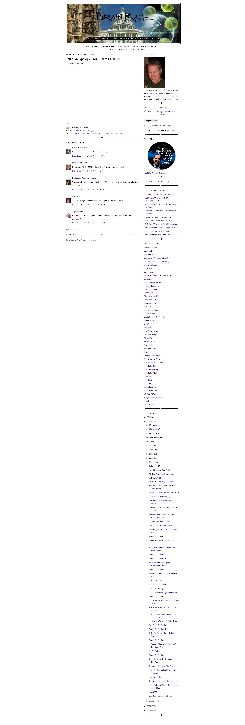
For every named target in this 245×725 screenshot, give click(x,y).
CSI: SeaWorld (155, 477)
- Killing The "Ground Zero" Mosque (159, 194)
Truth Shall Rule (150, 390)
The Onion (148, 376)
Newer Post (70, 234)
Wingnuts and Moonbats (153, 397)
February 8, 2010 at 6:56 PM (88, 171)
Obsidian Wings (150, 334)
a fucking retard (107, 215)
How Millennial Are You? (159, 469)
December (153, 424)
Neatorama (148, 327)
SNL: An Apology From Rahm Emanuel (93, 59)
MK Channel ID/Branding (159, 496)
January (152, 700)
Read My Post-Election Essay (155, 172)
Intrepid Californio (151, 310)
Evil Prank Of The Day (158, 584)
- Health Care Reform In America (157, 217)
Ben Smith (148, 250)
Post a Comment (72, 229)
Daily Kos (148, 268)
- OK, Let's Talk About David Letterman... (161, 224)
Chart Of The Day (156, 588)
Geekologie (148, 292)
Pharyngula (148, 345)
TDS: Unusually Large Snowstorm (163, 592)
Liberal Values (149, 313)
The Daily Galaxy (151, 369)
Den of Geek (149, 271)
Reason (146, 352)
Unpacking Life (155, 677)
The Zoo (147, 383)
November (153, 429)
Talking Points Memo (152, 355)
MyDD (146, 324)
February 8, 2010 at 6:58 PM (88, 189)
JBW (74, 196)
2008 (149, 710)
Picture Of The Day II (158, 558)
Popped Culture (150, 348)
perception (108, 133)
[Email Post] (92, 130)
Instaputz (147, 306)
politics (118, 133)
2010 (149, 421)
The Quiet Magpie (151, 380)
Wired (146, 400)
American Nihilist (151, 247)
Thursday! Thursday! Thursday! (162, 481)
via (67, 122)
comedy (76, 133)
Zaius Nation (149, 404)
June (151, 449)
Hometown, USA (151, 299)
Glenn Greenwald (151, 296)
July (151, 445)
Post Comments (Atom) (86, 240)
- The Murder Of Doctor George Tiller (159, 227)
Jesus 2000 (153, 691)
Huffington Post (150, 303)
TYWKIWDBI (150, 393)
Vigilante (76, 211)
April (151, 457)
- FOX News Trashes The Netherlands (159, 220)
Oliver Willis (149, 338)
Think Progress (150, 387)
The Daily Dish (150, 366)
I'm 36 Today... (155, 651)
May (151, 453)
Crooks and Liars (151, 264)
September (153, 437)
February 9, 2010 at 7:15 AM (88, 222)
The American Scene (152, 359)
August (152, 441)
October (152, 433)
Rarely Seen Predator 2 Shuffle (161, 525)
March (152, 462)
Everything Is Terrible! (153, 282)
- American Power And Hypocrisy (157, 231)
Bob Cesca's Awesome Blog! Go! (157, 257)
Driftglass (148, 278)
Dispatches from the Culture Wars (157, 275)
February (153, 466)
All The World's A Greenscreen (161, 473)
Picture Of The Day (157, 536)
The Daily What (150, 373)
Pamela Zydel (77, 162)
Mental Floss (149, 320)
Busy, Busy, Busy (156, 580)
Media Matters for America (154, 317)
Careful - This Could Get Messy (156, 261)
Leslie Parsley (77, 147)
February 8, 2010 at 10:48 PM (89, 204)
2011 (149, 417)
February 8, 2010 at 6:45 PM (88, 155)
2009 (149, 706)
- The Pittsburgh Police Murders (157, 234)
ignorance (86, 133)
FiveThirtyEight (150, 289)
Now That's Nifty (151, 331)
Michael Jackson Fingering (159, 521)
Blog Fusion (149, 254)
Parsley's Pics (149, 341)
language (97, 133)
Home (102, 234)
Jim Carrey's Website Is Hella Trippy (163, 621)
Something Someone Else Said (161, 666)
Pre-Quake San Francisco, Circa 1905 (164, 492)
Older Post (134, 234)
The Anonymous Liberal (153, 362)
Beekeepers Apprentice (81, 177)
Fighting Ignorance (151, 285)
